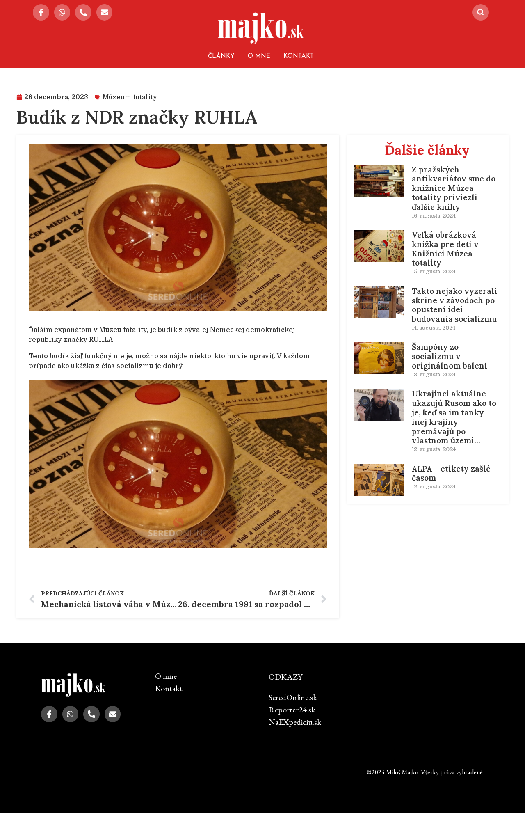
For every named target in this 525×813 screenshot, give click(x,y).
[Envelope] (104, 12)
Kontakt (298, 56)
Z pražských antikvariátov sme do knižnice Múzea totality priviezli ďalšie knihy (453, 188)
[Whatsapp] (62, 12)
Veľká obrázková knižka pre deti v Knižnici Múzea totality (445, 249)
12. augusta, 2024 (434, 449)
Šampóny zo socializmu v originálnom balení (449, 356)
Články (221, 56)
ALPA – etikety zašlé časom (451, 473)
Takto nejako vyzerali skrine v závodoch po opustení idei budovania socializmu (454, 305)
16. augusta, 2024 (434, 216)
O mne (259, 56)
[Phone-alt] (83, 12)
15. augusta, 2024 (434, 271)
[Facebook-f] (41, 12)
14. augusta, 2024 (433, 328)
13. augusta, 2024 (434, 374)
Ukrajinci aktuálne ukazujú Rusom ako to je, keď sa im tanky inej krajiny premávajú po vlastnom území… (454, 417)
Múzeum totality (130, 97)
